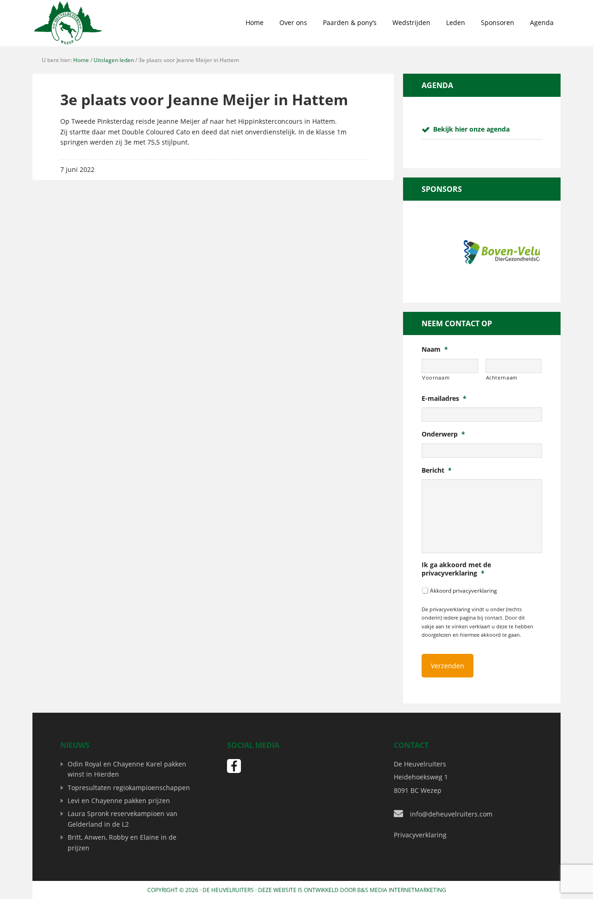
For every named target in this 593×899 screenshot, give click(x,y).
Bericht (437, 470)
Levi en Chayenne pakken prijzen (119, 800)
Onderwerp (443, 434)
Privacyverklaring (420, 834)
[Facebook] (234, 766)
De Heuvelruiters (228, 890)
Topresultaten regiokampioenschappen (129, 787)
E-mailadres (444, 398)
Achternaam (502, 377)
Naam (435, 349)
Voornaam (435, 377)
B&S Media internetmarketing (401, 890)
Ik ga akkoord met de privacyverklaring (456, 569)
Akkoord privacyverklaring (463, 591)
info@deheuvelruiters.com (451, 814)
